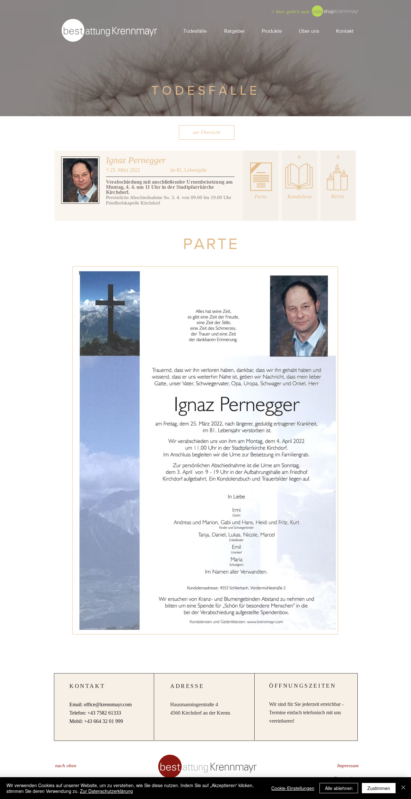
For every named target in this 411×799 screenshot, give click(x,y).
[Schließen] (403, 788)
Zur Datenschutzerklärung (106, 791)
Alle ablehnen (339, 788)
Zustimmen (378, 788)
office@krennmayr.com (108, 704)
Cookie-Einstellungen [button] (292, 788)
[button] (234, 31)
